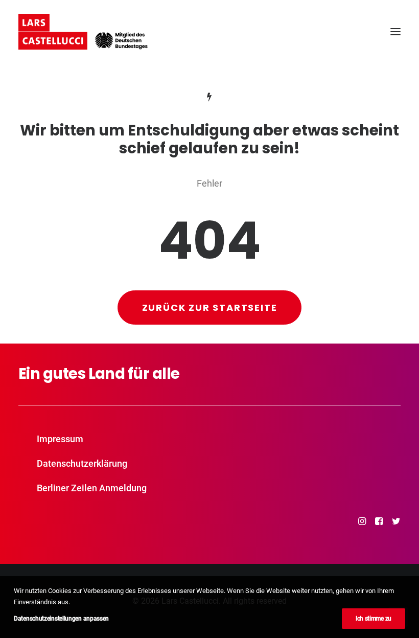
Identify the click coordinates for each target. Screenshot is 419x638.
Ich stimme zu (373, 618)
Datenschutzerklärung (82, 463)
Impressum (60, 439)
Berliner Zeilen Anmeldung (92, 488)
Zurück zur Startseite (209, 307)
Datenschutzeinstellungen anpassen (61, 618)
